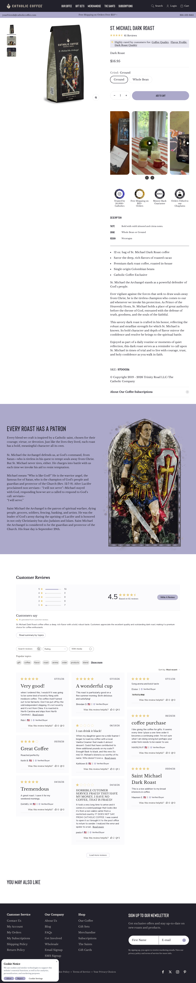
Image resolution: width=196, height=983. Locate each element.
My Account (15, 926)
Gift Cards (85, 950)
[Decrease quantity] (114, 95)
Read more (38, 714)
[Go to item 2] (11, 41)
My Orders (14, 932)
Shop (81, 914)
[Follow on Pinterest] (185, 972)
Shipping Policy (17, 944)
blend (85, 662)
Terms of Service (81, 972)
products (75, 662)
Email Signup (54, 950)
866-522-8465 (187, 15)
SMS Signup (53, 955)
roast (46, 662)
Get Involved (53, 938)
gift (18, 662)
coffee (27, 662)
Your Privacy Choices (105, 972)
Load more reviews (98, 855)
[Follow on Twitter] (170, 972)
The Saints (109, 6)
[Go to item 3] (11, 53)
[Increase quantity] (126, 95)
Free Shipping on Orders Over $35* (98, 15)
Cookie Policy (62, 972)
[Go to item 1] (11, 30)
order (64, 662)
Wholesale (51, 944)
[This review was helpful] (56, 725)
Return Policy (16, 950)
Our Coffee (66, 6)
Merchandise (94, 6)
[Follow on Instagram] (177, 972)
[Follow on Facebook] (163, 972)
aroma (55, 662)
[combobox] (55, 648)
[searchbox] (26, 649)
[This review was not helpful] (61, 725)
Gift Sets (79, 6)
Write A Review (167, 597)
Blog (48, 926)
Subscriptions (126, 6)
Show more (96, 662)
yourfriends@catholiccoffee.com (19, 15)
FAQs (48, 932)
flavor (37, 662)
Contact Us (14, 920)
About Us (51, 920)
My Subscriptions (18, 938)
